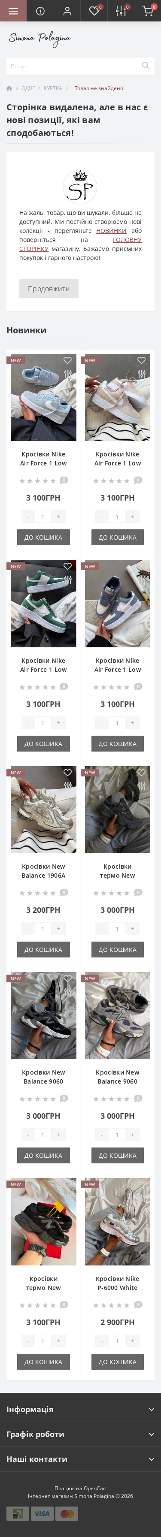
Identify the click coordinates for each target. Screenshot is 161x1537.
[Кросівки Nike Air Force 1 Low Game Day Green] (43, 603)
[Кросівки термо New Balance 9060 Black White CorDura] (118, 809)
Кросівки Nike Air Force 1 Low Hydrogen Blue (43, 463)
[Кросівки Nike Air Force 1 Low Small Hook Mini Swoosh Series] (118, 603)
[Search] (146, 66)
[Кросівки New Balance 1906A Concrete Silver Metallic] (43, 809)
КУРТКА (53, 88)
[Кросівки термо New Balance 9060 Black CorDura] (43, 1221)
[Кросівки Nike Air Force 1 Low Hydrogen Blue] (43, 397)
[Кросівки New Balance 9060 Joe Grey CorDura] (118, 1015)
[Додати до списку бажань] (67, 361)
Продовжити (49, 288)
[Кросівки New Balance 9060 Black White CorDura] (43, 1015)
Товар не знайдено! (100, 88)
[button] (67, 10)
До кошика (43, 537)
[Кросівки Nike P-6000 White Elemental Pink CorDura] (118, 1221)
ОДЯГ (28, 88)
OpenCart (95, 1488)
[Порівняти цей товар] (67, 374)
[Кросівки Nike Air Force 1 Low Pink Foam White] (118, 397)
